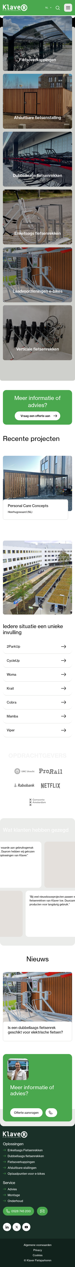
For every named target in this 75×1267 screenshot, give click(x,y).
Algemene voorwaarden (38, 1244)
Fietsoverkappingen (21, 1162)
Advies (12, 1189)
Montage (13, 1195)
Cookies (37, 1255)
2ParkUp (13, 646)
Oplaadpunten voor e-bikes (26, 1173)
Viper (11, 730)
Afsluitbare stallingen (21, 1168)
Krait (10, 688)
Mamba (12, 716)
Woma (11, 674)
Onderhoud (15, 1201)
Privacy (37, 1250)
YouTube (26, 1227)
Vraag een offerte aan (35, 416)
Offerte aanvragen (26, 1112)
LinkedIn (7, 1227)
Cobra (11, 702)
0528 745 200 (21, 1211)
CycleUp (13, 660)
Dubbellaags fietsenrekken (25, 1156)
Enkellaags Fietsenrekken (25, 1150)
